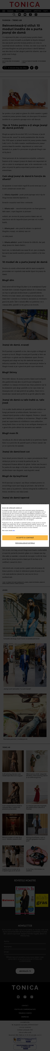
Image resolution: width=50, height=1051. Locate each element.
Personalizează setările (25, 543)
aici (13, 530)
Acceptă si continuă (25, 538)
